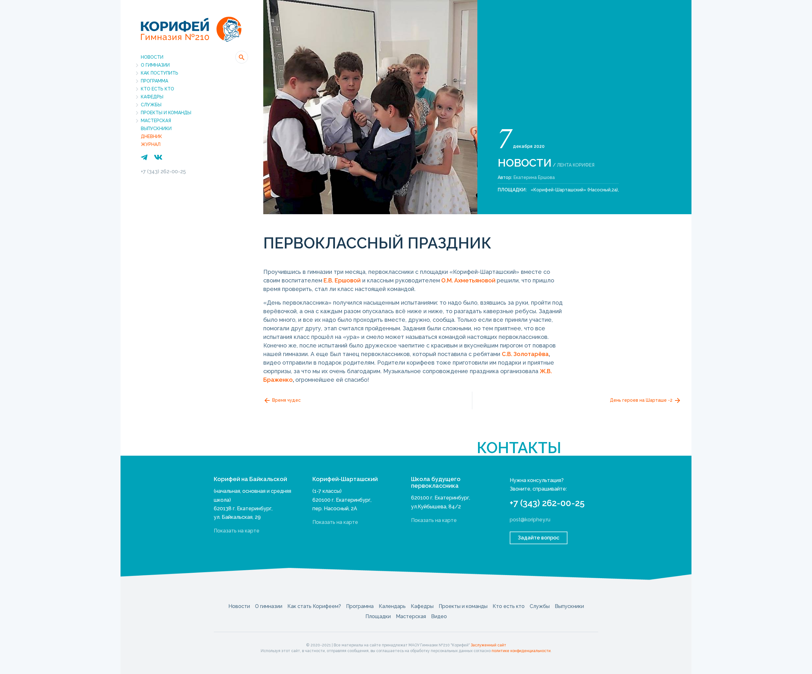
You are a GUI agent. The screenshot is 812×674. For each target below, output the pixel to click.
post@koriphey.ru (530, 520)
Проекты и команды (166, 112)
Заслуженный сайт (488, 645)
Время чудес (286, 399)
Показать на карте (236, 531)
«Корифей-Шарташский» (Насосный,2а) (574, 189)
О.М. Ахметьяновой (468, 280)
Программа (154, 80)
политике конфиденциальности (521, 651)
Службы (151, 104)
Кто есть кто (157, 88)
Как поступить (159, 73)
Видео (439, 616)
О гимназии (155, 65)
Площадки (378, 616)
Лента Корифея (575, 165)
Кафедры (152, 96)
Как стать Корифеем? (314, 606)
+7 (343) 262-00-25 (163, 171)
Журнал (150, 144)
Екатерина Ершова (534, 177)
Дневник (151, 136)
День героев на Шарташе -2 (642, 399)
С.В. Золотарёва (525, 354)
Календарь (392, 606)
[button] (241, 57)
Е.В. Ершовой (342, 280)
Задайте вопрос (538, 538)
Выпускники (156, 128)
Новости (152, 57)
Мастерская (156, 120)
